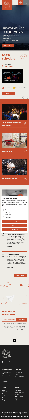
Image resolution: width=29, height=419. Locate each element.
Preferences (8, 215)
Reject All (14, 225)
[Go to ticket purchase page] (20, 2)
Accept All (14, 222)
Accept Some (14, 229)
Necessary (8, 210)
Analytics (7, 212)
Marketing (8, 217)
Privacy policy (6, 206)
